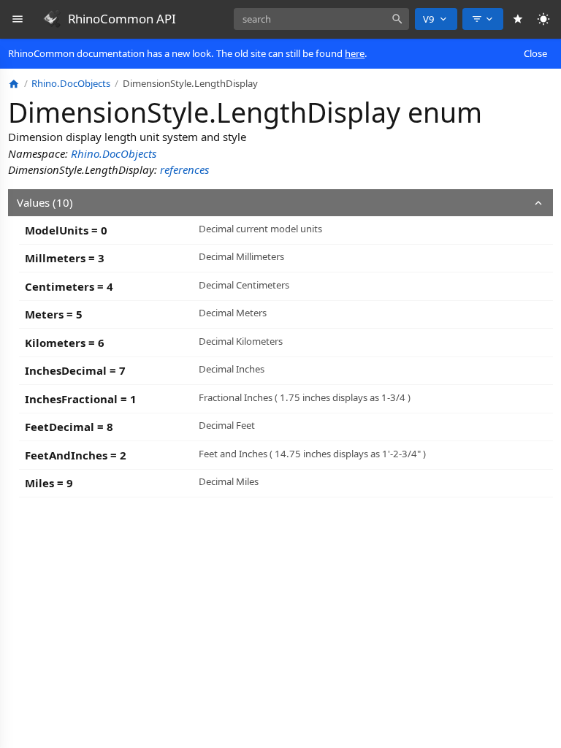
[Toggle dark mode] (544, 19)
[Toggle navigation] (18, 19)
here (355, 53)
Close (535, 53)
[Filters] (482, 19)
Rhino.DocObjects (113, 153)
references (184, 169)
